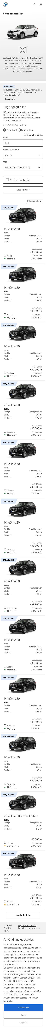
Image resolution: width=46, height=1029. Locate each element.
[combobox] (23, 155)
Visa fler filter (23, 189)
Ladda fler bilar (23, 915)
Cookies (36, 928)
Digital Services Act (27, 925)
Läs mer (9, 99)
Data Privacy (24, 928)
